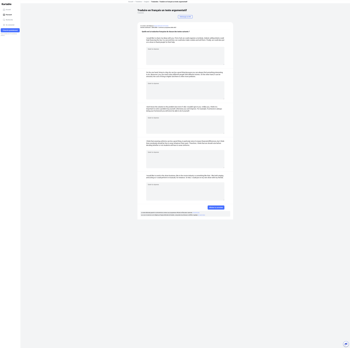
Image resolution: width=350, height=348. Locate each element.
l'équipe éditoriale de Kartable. (161, 26)
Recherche (9, 20)
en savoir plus (196, 212)
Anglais (146, 2)
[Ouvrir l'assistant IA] (346, 344)
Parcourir (9, 15)
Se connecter (10, 25)
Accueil (8, 9)
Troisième (138, 2)
